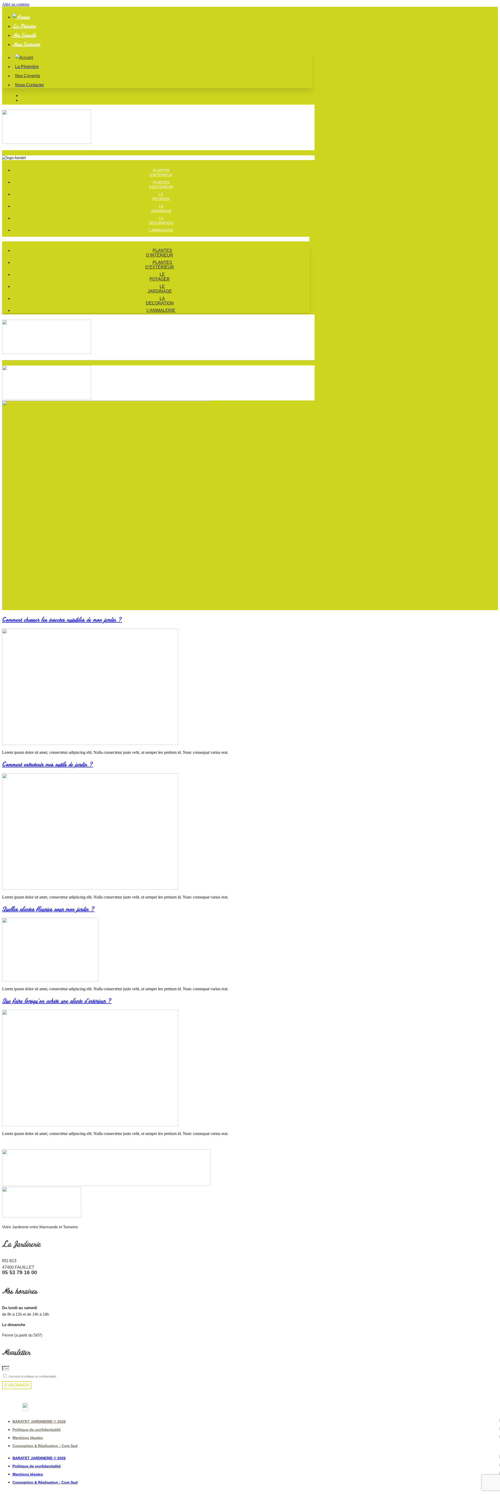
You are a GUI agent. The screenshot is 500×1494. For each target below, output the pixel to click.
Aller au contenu (15, 4)
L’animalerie (161, 230)
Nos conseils (24, 35)
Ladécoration (160, 300)
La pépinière (24, 25)
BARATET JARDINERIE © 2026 (39, 1421)
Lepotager (159, 276)
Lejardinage (160, 288)
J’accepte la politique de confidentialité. (32, 1376)
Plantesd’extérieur (159, 264)
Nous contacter (26, 44)
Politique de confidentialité (36, 1430)
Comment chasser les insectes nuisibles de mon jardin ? (62, 619)
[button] (155, 239)
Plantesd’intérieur (159, 252)
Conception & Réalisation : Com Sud (45, 1446)
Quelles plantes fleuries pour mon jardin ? (48, 909)
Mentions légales (27, 1438)
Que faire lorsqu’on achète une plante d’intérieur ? (56, 1001)
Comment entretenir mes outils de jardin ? (47, 764)
